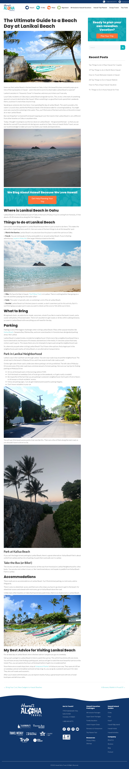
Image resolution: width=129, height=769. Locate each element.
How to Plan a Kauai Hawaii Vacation (102, 85)
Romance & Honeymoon (94, 728)
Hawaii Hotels (112, 728)
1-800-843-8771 (111, 2)
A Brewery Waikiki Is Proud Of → (113, 687)
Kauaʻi (110, 720)
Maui (109, 716)
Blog (109, 748)
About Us (111, 740)
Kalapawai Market (42, 666)
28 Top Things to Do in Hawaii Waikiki (103, 80)
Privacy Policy (90, 740)
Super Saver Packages (93, 716)
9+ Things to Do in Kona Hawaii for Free (104, 90)
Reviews (110, 744)
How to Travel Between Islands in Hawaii (104, 75)
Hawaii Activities (113, 732)
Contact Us (125, 2)
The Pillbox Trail (35, 294)
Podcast (110, 752)
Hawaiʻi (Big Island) (114, 724)
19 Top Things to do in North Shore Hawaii (105, 70)
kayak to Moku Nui (20, 238)
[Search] (123, 47)
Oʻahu (110, 712)
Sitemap (89, 743)
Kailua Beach (8, 332)
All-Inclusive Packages (93, 712)
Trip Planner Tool (91, 732)
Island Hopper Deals (93, 724)
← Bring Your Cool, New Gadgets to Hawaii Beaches (23, 687)
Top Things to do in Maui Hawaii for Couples (105, 65)
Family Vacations (91, 720)
